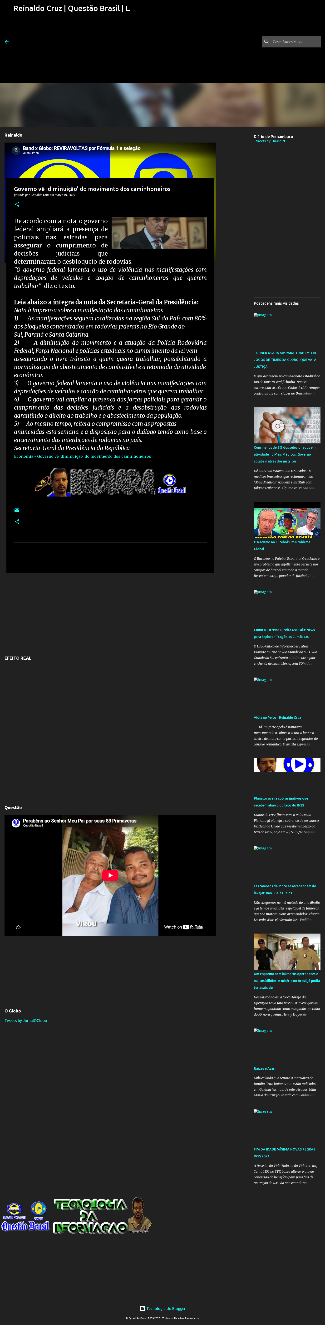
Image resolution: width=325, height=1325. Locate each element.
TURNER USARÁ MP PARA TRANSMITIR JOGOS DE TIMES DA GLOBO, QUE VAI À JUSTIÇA (285, 360)
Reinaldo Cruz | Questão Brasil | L (71, 8)
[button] (17, 204)
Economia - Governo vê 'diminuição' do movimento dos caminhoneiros (82, 456)
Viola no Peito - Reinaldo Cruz (277, 717)
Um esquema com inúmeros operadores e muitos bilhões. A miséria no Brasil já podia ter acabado (287, 981)
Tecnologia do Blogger (165, 1308)
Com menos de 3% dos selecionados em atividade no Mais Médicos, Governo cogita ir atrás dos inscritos (284, 454)
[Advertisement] (71, 49)
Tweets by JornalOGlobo (26, 1020)
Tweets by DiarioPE (270, 141)
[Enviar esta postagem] (17, 512)
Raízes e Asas (264, 1068)
